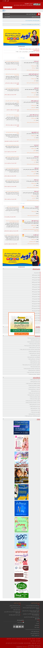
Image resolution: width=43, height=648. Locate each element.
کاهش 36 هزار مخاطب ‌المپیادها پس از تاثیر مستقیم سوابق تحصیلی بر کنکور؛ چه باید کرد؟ (30, 611)
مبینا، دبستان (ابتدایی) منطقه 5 (35, 381)
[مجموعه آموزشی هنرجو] (21, 574)
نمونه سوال (29, 638)
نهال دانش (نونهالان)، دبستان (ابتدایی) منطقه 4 (32, 383)
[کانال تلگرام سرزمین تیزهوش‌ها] (22, 627)
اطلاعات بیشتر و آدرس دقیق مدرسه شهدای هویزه (11, 141)
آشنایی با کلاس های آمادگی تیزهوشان (14, 605)
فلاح (34, 80)
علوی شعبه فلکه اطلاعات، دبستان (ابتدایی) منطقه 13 (32, 416)
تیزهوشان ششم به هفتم (27, 643)
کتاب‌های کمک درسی (31, 645)
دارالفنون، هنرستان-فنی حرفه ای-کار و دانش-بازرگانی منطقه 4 (30, 364)
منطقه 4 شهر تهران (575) (35, 282)
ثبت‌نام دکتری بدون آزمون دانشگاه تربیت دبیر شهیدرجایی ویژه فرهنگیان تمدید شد (31, 614)
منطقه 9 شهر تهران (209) (35, 294)
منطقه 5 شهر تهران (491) (35, 284)
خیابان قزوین (33, 107)
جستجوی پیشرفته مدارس (34, 54)
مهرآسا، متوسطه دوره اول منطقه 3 (34, 396)
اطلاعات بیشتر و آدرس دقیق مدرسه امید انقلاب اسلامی (12, 125)
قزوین (34, 173)
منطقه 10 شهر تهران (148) (35, 296)
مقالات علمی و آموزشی (17, 603)
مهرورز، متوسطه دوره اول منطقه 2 (34, 398)
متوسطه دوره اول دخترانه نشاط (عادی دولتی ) (12, 180)
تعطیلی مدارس (38, 640)
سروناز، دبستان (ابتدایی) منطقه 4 (34, 379)
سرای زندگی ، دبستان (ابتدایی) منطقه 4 (33, 359)
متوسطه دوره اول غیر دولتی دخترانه (33, 243)
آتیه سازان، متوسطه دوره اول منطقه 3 (34, 351)
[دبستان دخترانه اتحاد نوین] (21, 557)
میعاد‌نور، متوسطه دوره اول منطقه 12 (34, 343)
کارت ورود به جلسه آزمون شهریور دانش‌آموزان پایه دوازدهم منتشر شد (31, 608)
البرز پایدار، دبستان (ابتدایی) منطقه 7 (34, 347)
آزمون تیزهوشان (34, 643)
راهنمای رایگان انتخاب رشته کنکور (32, 20)
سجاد (34, 120)
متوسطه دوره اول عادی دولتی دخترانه (32, 96)
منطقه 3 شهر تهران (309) (35, 279)
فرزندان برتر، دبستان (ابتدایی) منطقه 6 (34, 414)
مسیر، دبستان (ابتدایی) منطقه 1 (35, 340)
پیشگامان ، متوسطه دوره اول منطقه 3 (34, 374)
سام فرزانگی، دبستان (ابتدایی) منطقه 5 (33, 370)
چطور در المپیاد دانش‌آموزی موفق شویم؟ (14, 614)
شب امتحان (38, 643)
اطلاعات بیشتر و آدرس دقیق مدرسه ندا (10, 216)
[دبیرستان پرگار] (21, 508)
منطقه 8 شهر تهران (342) (35, 291)
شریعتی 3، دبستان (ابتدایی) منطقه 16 (34, 387)
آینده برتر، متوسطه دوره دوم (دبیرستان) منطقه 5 (32, 402)
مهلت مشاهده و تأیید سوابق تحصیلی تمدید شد (32, 605)
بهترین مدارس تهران (24, 638)
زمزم (34, 162)
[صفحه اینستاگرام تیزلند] (17, 627)
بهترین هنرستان (18, 638)
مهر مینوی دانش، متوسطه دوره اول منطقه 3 (33, 372)
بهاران (34, 185)
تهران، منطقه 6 (33, 211)
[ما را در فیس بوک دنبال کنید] (14, 627)
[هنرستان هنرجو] (21, 37)
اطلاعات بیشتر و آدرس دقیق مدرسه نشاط (10, 186)
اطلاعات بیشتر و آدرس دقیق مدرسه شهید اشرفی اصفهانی (12, 83)
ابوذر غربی (33, 198)
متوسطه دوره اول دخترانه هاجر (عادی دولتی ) (12, 88)
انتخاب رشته (15, 643)
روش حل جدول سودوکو (16, 609)
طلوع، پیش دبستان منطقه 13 (35, 412)
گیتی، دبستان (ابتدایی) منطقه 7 (34, 355)
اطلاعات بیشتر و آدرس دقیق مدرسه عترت (10, 163)
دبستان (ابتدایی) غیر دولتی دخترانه (32, 215)
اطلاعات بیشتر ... (6, 14)
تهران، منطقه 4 (33, 239)
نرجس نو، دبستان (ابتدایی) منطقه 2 (34, 404)
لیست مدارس (14, 638)
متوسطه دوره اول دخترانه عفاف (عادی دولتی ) (12, 191)
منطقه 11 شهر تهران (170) (35, 299)
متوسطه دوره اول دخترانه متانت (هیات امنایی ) (12, 61)
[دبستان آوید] (21, 541)
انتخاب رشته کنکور (37, 645)
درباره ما (38, 621)
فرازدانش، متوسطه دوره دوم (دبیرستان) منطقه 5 (32, 400)
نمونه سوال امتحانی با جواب (31, 14)
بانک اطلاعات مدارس (32, 51)
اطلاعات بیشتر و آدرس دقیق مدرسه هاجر (10, 94)
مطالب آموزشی (9, 638)
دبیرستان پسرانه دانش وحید (21, 334)
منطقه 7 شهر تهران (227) (35, 289)
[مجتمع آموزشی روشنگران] (21, 492)
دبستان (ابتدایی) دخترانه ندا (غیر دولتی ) (13, 206)
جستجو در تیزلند (8, 7)
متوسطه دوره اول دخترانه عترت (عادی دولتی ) (12, 156)
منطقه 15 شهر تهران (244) (35, 308)
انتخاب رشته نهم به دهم (9, 643)
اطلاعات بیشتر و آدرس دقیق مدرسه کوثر (10, 176)
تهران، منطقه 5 (33, 225)
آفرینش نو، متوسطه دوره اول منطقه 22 (33, 385)
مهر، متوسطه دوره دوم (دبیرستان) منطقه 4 (33, 338)
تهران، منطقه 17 (33, 66)
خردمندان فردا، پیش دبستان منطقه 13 (34, 393)
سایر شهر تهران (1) (36, 272)
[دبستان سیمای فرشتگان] (21, 459)
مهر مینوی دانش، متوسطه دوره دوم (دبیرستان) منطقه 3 (31, 368)
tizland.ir (25, 646)
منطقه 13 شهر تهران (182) (35, 303)
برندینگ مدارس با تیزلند (36, 17)
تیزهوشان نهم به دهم (20, 643)
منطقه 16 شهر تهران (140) (35, 310)
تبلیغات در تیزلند (37, 627)
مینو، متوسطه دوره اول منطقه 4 (34, 366)
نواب (34, 137)
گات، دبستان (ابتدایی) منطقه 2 (35, 410)
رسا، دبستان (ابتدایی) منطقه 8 (35, 391)
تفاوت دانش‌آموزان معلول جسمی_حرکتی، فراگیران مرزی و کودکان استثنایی (12, 612)
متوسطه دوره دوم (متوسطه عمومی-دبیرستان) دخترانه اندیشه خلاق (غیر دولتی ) (12, 221)
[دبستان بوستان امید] (21, 525)
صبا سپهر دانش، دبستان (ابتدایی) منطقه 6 (33, 395)
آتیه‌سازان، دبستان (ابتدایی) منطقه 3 (34, 353)
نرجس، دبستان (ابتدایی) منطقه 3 (34, 361)
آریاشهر (34, 227)
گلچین (34, 150)
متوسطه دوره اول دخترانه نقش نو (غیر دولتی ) (12, 234)
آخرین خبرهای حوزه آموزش (35, 603)
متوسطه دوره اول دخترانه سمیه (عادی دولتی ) (12, 145)
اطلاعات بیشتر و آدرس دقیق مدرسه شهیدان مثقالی (13, 110)
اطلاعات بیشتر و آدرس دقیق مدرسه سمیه (10, 151)
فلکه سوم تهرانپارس (32, 241)
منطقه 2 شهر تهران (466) (35, 277)
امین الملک (33, 68)
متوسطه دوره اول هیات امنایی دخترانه (32, 70)
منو (3, 10)
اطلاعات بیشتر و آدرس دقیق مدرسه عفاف (10, 199)
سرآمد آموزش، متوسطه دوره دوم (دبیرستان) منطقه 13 (31, 345)
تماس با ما (37, 623)
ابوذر (34, 94)
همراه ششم (33, 638)
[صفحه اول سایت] (36, 4)
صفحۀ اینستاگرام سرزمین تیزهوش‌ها (30, 24)
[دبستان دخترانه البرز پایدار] (21, 443)
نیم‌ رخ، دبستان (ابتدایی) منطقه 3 (34, 406)
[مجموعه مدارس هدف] (21, 476)
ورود (7, 1)
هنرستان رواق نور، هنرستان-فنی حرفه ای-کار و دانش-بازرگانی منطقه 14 (29, 349)
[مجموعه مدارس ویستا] (21, 590)
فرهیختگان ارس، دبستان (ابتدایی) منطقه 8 (33, 357)
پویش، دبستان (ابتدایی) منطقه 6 (34, 362)
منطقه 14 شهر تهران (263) (35, 306)
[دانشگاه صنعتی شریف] (21, 427)
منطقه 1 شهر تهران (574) (35, 275)
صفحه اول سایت (38, 638)
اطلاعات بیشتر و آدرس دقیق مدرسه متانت (10, 69)
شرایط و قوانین (37, 625)
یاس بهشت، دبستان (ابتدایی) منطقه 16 (33, 389)
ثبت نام (4, 1)
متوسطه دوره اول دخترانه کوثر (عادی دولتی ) (12, 168)
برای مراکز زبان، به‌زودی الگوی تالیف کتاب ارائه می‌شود (31, 617)
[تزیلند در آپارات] (20, 627)
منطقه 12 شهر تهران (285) (35, 301)
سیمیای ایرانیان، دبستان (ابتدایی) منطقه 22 (33, 341)
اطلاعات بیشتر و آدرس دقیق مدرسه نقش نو (11, 243)
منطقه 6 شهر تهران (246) (35, 287)
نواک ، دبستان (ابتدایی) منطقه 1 (34, 408)
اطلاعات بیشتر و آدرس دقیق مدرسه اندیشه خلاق (11, 231)
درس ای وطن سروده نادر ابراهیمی (15, 607)
